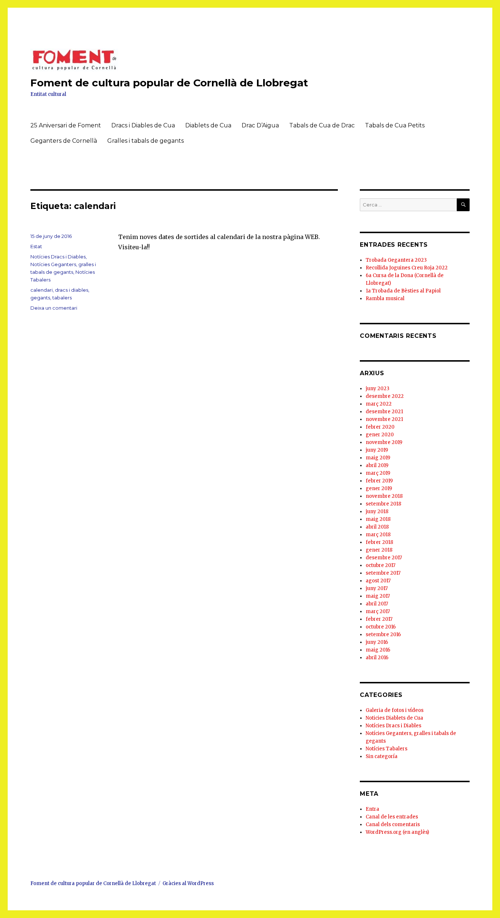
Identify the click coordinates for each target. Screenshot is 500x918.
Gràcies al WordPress (188, 883)
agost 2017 (378, 581)
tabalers (62, 298)
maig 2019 (378, 458)
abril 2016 (377, 657)
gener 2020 (380, 435)
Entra (372, 809)
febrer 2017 (379, 619)
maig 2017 (378, 596)
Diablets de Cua (208, 125)
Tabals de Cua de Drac (322, 125)
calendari (41, 290)
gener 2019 (379, 488)
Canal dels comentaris (393, 824)
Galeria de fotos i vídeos (394, 710)
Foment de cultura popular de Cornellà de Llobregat (169, 82)
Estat (36, 246)
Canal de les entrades (392, 817)
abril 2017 (377, 604)
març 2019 (378, 473)
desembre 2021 (384, 411)
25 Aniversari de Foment (65, 125)
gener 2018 (379, 550)
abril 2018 (377, 527)
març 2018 (378, 534)
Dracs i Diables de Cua (143, 125)
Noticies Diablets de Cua (394, 718)
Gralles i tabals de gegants (145, 140)
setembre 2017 (383, 573)
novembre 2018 (384, 496)
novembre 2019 (384, 442)
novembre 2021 (384, 419)
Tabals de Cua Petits (395, 125)
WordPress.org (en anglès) (397, 832)
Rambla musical (385, 298)
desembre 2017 (384, 558)
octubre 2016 (381, 627)
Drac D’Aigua (260, 125)
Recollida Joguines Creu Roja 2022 (407, 268)
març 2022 (379, 404)
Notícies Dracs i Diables (58, 257)
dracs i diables (71, 290)
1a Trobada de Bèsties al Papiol (403, 291)
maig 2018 (378, 519)
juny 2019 (377, 450)
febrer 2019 (379, 481)
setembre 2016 (383, 634)
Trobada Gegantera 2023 (396, 260)
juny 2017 (377, 588)
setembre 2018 (383, 504)
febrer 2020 (380, 427)
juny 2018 (377, 511)
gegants (40, 298)
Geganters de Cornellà (63, 140)
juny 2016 (377, 642)
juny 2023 (377, 388)
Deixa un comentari (53, 308)
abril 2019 (377, 465)
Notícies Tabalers (386, 749)
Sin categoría (382, 756)
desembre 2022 (385, 396)
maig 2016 (378, 650)
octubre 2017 (380, 565)
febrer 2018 (379, 542)
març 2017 (378, 611)
